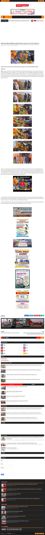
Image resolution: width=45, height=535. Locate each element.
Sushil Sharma (13, 533)
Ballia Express (4, 358)
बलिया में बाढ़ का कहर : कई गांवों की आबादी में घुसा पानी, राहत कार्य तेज (22, 326)
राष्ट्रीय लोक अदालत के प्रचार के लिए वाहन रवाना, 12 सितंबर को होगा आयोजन (8, 326)
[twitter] (40, 1)
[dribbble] (38, 533)
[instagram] (42, 1)
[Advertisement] (22, 31)
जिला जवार (16, 45)
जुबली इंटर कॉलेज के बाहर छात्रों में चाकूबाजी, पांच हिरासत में (36, 20)
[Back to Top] (43, 533)
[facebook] (38, 1)
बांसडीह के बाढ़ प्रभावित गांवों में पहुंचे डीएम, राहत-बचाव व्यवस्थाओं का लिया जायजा (36, 326)
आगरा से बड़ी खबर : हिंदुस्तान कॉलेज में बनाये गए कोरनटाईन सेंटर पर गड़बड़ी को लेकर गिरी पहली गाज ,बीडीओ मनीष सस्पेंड (23, 498)
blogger (42, 337)
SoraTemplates (5, 533)
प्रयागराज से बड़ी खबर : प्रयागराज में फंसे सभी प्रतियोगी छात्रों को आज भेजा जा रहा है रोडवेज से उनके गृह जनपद (22, 484)
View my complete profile (5, 360)
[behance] (43, 1)
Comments (33, 384)
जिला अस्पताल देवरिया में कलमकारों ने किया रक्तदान (14, 493)
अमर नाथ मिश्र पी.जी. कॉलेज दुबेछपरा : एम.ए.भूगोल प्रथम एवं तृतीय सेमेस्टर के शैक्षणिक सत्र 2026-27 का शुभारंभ (21, 443)
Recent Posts (11, 384)
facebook (38, 337)
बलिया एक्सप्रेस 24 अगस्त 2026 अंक (11, 448)
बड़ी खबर (26, 20)
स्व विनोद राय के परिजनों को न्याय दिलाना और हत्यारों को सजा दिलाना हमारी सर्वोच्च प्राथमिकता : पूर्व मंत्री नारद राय (21, 374)
